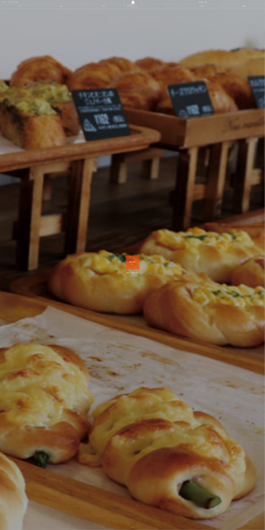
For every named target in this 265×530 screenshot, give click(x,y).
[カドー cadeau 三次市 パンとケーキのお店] (132, 4)
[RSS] (206, 2)
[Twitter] (202, 2)
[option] (62, 2)
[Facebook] (204, 2)
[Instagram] (200, 2)
